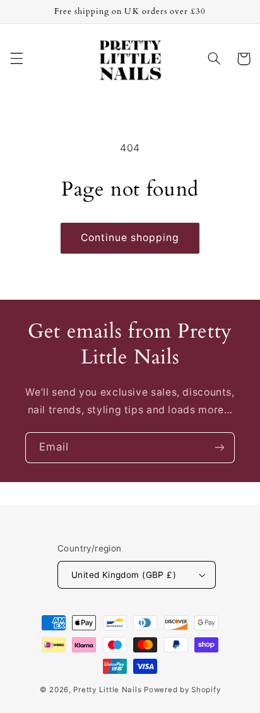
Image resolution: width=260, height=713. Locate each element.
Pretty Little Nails (107, 689)
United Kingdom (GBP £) (123, 575)
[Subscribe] (219, 447)
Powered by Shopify (182, 689)
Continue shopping (130, 238)
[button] (16, 58)
